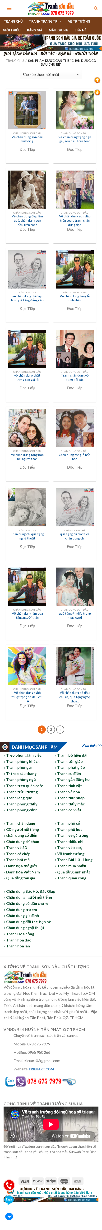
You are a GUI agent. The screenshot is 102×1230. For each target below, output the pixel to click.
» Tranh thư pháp (70, 797)
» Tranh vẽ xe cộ (69, 847)
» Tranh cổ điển (68, 773)
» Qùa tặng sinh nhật (72, 872)
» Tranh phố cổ (67, 823)
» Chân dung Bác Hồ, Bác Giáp (29, 891)
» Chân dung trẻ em (20, 909)
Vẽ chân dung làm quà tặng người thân (27, 616)
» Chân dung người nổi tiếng (28, 897)
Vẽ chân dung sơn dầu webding (27, 139)
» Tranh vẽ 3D (15, 847)
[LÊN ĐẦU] (97, 80)
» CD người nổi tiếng (21, 829)
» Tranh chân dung (19, 823)
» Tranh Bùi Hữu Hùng (74, 859)
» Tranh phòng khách (22, 761)
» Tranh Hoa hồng (19, 933)
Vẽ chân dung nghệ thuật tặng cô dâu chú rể (27, 697)
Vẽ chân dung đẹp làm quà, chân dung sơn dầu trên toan (27, 220)
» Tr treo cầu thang (20, 773)
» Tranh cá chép (17, 853)
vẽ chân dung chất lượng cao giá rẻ (27, 377)
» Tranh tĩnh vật (68, 785)
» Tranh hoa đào (18, 940)
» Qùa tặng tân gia (19, 878)
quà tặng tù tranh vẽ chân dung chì (74, 536)
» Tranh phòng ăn (18, 767)
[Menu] (9, 8)
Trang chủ (15, 61)
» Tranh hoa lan (17, 946)
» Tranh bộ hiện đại (71, 755)
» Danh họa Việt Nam (22, 872)
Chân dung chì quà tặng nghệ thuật (27, 536)
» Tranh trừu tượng (21, 791)
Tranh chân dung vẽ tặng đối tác (75, 377)
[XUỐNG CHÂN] (97, 92)
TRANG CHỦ (13, 21)
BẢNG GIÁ (34, 30)
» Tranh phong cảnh (20, 810)
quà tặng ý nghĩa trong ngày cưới (75, 616)
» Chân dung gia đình (21, 915)
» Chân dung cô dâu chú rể (26, 903)
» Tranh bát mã (17, 859)
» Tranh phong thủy (20, 804)
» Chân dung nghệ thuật (24, 927)
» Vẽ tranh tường (69, 853)
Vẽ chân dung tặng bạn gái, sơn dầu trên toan (74, 139)
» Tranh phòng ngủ (20, 779)
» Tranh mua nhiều (70, 865)
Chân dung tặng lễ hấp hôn (75, 457)
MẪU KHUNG (58, 30)
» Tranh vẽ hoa (67, 791)
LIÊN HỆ (81, 30)
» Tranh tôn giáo (69, 761)
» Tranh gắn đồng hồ (72, 779)
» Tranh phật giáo (70, 767)
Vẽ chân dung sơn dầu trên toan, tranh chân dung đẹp (75, 220)
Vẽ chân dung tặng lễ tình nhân (75, 298)
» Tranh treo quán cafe (23, 785)
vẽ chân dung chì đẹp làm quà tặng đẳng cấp (27, 298)
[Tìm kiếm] (95, 8)
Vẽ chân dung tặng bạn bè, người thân (27, 457)
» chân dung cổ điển (20, 835)
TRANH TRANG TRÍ (43, 21)
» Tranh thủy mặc (70, 804)
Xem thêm (89, 745)
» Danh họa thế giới (20, 865)
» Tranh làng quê (18, 797)
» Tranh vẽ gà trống (71, 835)
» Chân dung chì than (21, 841)
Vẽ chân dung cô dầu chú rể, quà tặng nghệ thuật (74, 697)
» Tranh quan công (70, 878)
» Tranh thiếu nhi (69, 841)
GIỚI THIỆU (12, 30)
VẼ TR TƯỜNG (79, 21)
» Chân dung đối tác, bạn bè (27, 921)
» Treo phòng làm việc (23, 755)
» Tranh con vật (68, 810)
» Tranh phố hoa (69, 829)
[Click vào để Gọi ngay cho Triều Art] (51, 1080)
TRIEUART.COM (41, 1069)
